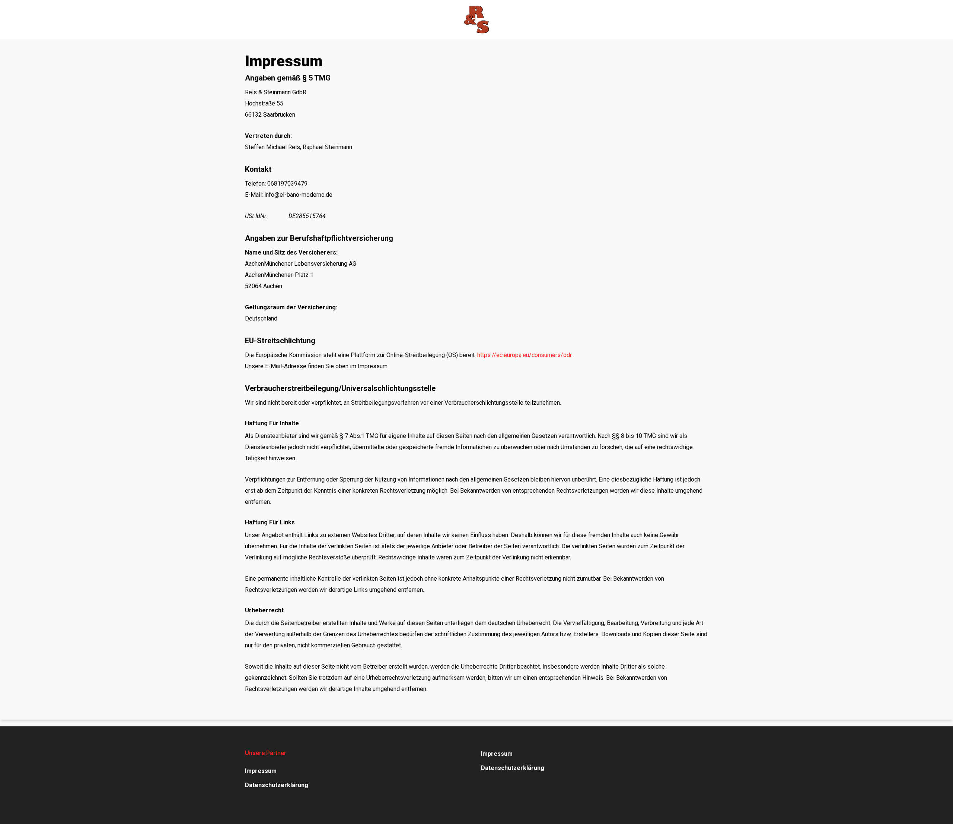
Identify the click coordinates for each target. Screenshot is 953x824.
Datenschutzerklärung (276, 785)
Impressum (261, 770)
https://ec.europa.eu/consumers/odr (524, 355)
